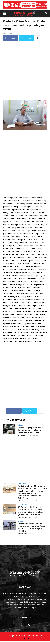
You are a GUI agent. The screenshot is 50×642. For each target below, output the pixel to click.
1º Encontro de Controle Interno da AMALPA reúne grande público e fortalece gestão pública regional (30, 511)
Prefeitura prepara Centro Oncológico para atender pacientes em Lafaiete (30, 430)
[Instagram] (28, 625)
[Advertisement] (25, 67)
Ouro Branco (22, 504)
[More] (37, 38)
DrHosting (25, 638)
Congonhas (22, 483)
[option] (25, 5)
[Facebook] (21, 625)
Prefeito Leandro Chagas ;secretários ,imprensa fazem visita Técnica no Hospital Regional (32, 527)
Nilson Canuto (22, 435)
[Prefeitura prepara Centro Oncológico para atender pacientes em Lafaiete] (9, 429)
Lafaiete (6, 29)
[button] (4, 13)
